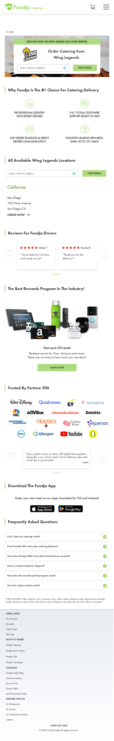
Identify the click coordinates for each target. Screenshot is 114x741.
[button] (9, 257)
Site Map (10, 634)
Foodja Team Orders (15, 650)
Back (11, 31)
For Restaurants (13, 704)
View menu (85, 67)
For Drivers (11, 709)
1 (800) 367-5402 (58, 725)
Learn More (57, 367)
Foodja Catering (13, 645)
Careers (9, 719)
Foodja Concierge (14, 662)
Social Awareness (14, 678)
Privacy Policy (12, 688)
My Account (11, 618)
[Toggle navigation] (106, 7)
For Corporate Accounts (17, 714)
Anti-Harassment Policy (16, 693)
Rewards (10, 624)
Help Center (11, 629)
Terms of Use (12, 683)
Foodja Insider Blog (14, 673)
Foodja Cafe (11, 656)
